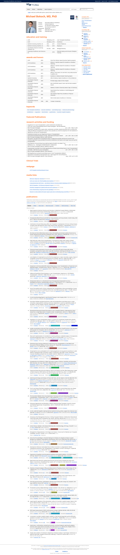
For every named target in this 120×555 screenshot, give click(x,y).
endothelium (30, 112)
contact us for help (31, 202)
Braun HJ (56, 227)
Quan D (66, 313)
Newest (29, 205)
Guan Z (74, 313)
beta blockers (45, 112)
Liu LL (39, 449)
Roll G (65, 339)
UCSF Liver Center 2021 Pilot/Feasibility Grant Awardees (41, 181)
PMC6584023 (47, 442)
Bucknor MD (45, 252)
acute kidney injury (56, 109)
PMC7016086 (74, 412)
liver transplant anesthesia (33, 109)
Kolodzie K (66, 227)
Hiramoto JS (74, 462)
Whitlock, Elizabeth (86, 39)
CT (74, 325)
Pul (62, 393)
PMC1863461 (33, 520)
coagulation (37, 112)
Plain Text (73, 205)
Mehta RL (40, 381)
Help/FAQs (39, 9)
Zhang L (71, 397)
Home (28, 9)
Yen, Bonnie (86, 72)
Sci (52, 507)
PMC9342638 (33, 383)
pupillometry (52, 112)
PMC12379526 (71, 252)
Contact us (65, 551)
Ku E (49, 252)
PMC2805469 (45, 505)
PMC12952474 (60, 236)
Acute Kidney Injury (86, 25)
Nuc (65, 498)
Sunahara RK (56, 519)
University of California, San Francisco (12, 1)
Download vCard (49, 31)
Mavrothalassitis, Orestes (87, 43)
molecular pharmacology (68, 109)
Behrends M (44, 456)
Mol (54, 498)
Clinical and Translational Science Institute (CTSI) (52, 545)
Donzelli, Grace (86, 68)
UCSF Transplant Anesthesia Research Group (39, 170)
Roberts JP (53, 339)
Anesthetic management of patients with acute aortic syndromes (43, 187)
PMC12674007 (42, 261)
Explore (85, 27)
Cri (53, 393)
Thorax (83, 24)
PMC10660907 (37, 324)
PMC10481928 (60, 365)
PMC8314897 (33, 391)
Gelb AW (46, 483)
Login (29, 12)
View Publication (50, 298)
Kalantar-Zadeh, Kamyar (87, 59)
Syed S (57, 339)
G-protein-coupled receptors (63, 112)
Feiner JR (45, 399)
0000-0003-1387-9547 (50, 30)
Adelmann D (72, 227)
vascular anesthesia (46, 109)
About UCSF (98, 1)
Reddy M (37, 243)
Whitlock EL (48, 219)
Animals (69, 444)
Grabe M (54, 440)
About (33, 9)
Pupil (83, 21)
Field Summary (65, 205)
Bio (53, 444)
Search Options (48, 9)
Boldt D (40, 355)
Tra (52, 246)
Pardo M (44, 322)
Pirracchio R (40, 283)
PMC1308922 (61, 528)
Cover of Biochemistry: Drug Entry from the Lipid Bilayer (41, 189)
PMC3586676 (71, 490)
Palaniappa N (34, 355)
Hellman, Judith (88, 41)
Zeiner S (46, 227)
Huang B (42, 519)
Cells (76, 237)
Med (54, 325)
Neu (52, 478)
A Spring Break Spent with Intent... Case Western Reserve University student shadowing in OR (49, 183)
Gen (54, 367)
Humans (65, 230)
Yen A (33, 427)
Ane (52, 215)
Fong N (37, 260)
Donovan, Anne (87, 66)
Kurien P (48, 355)
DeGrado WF (68, 440)
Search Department (87, 74)
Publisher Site (37, 435)
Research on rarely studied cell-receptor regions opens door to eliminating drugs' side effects (49, 191)
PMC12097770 (68, 269)
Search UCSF (104, 1)
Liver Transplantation (87, 20)
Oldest (34, 205)
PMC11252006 (42, 292)
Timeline (57, 205)
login (56, 201)
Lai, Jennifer (87, 51)
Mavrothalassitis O (66, 345)
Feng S (61, 339)
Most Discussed (49, 205)
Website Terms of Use (46, 549)
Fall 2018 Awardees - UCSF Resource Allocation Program (41, 185)
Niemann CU (46, 331)
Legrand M (47, 213)
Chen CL (38, 364)
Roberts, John (87, 61)
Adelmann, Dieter (86, 36)
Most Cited (41, 205)
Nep (53, 385)
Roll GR (47, 243)
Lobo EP (32, 463)
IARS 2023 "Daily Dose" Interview (37, 178)
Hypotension (85, 23)
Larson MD (50, 456)
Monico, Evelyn (86, 71)
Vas (60, 237)
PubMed (36, 215)
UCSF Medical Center (113, 1)
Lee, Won (85, 69)
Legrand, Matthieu (86, 34)
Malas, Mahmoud (87, 56)
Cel (53, 492)
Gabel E (52, 355)
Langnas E (47, 313)
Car (51, 237)
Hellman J (42, 236)
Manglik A (50, 489)
